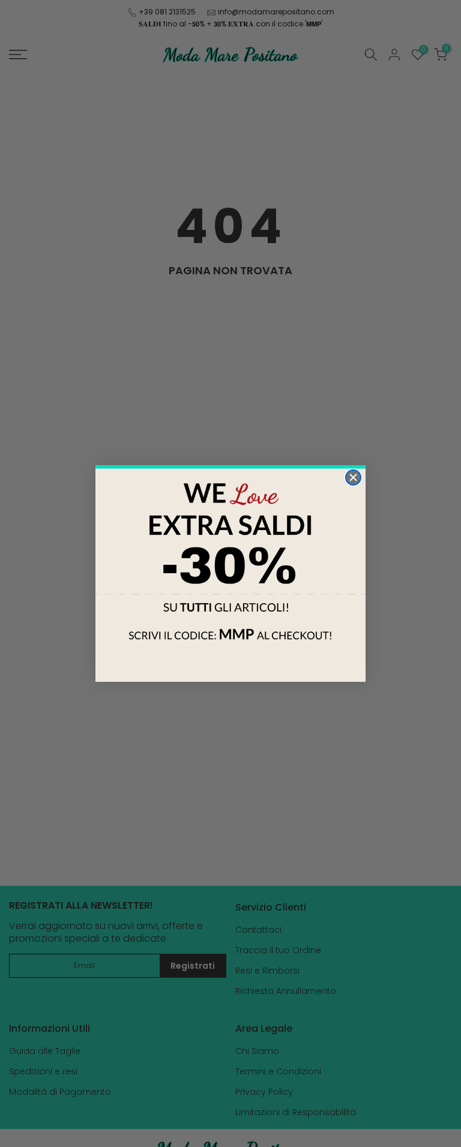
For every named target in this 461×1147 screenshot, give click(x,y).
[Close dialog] (353, 477)
